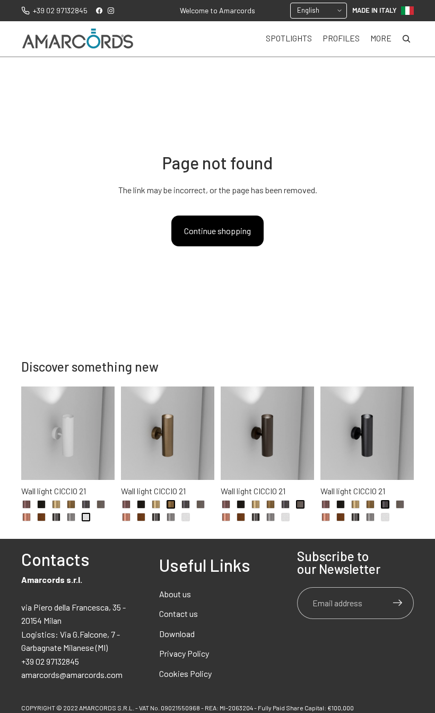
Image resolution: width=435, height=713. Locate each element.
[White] (86, 517)
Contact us (178, 613)
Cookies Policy (185, 673)
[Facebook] (99, 10)
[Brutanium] (86, 504)
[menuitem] (381, 39)
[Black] (41, 504)
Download (177, 634)
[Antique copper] (26, 504)
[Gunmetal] (56, 517)
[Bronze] (71, 504)
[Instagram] (111, 10)
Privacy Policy (184, 653)
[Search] (406, 38)
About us (175, 594)
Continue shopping (217, 231)
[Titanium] (71, 517)
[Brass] (56, 504)
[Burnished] (100, 504)
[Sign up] (398, 603)
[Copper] (26, 517)
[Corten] (41, 517)
